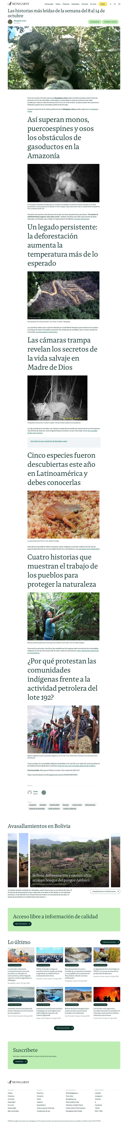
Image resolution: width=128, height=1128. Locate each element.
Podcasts (66, 4)
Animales (43, 805)
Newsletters (41, 1105)
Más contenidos (13, 1111)
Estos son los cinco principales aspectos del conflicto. (77, 766)
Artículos (85, 4)
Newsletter (19, 1061)
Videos (58, 4)
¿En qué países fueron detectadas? (88, 549)
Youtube (98, 1099)
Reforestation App (72, 1102)
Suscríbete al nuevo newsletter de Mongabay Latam (48, 441)
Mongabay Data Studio (74, 1111)
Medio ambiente (54, 808)
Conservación (77, 805)
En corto (93, 4)
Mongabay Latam (20, 21)
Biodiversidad (54, 805)
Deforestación (90, 805)
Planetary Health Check (74, 1105)
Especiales (75, 4)
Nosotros (40, 1093)
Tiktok (97, 1108)
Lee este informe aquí (81, 219)
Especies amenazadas (37, 808)
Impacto (40, 1102)
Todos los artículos (109, 942)
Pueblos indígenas (69, 808)
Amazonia (32, 805)
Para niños (69, 1096)
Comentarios (94, 22)
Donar (103, 4)
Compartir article (110, 22)
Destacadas (49, 4)
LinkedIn (98, 1093)
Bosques (66, 805)
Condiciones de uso (43, 1111)
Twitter (29, 111)
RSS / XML (99, 1111)
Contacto (40, 1096)
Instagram (98, 1096)
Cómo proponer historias (45, 1108)
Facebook (94, 109)
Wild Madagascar (72, 1093)
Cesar (35, 791)
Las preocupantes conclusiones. (47, 332)
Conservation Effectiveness (75, 1108)
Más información (21, 924)
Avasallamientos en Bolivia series (104, 891)
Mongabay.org (71, 1099)
